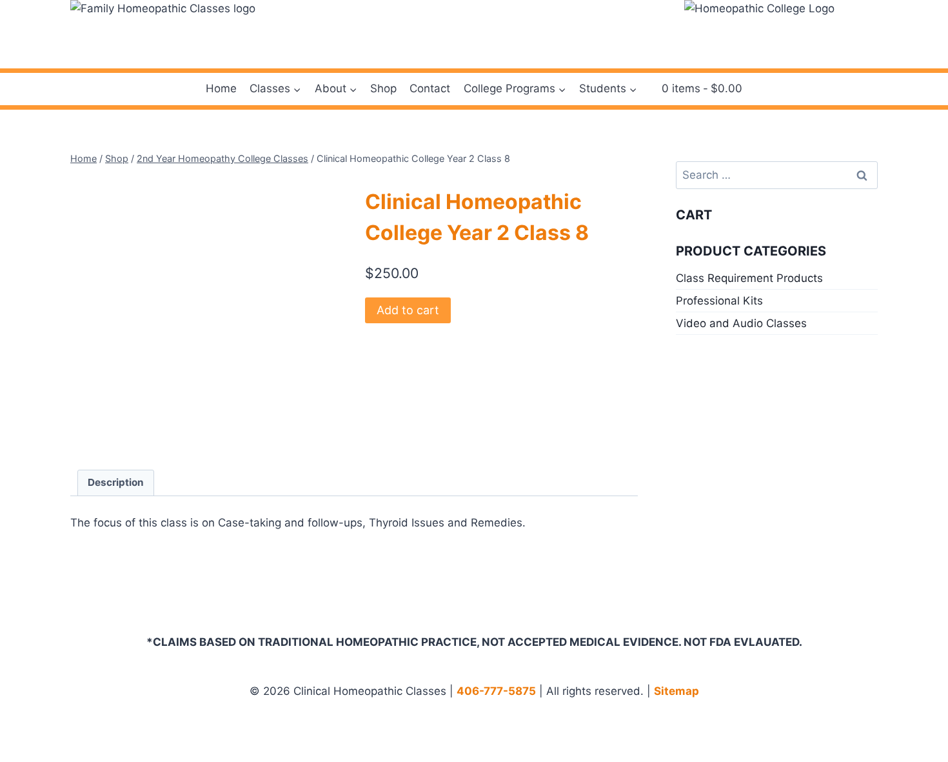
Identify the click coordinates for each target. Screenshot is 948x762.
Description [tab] (116, 482)
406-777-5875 (496, 691)
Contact (430, 88)
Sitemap (676, 691)
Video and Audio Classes (741, 323)
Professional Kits (719, 300)
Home (221, 88)
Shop (383, 88)
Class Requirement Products (749, 278)
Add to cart (408, 310)
